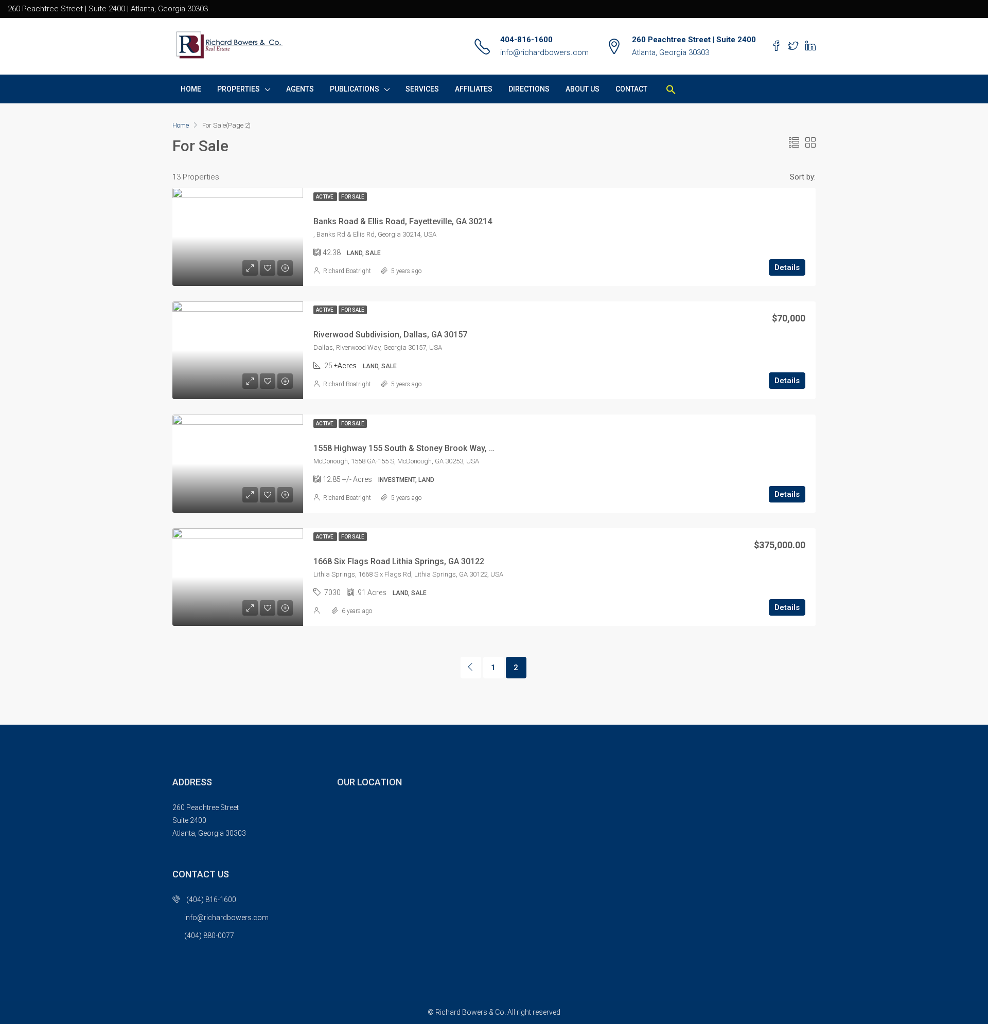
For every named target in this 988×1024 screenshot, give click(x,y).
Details (787, 267)
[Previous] (471, 667)
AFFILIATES (473, 89)
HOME (191, 89)
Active (325, 197)
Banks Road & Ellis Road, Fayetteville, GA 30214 (402, 221)
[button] (671, 89)
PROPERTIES (238, 89)
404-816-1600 (526, 39)
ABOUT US (582, 89)
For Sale (352, 197)
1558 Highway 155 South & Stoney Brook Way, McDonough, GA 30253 (444, 448)
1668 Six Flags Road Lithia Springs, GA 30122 (398, 561)
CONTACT (631, 89)
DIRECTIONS (529, 89)
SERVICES (422, 89)
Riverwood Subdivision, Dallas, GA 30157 (390, 334)
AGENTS (300, 89)
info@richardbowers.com (544, 52)
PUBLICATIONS (354, 89)
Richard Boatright (347, 271)
